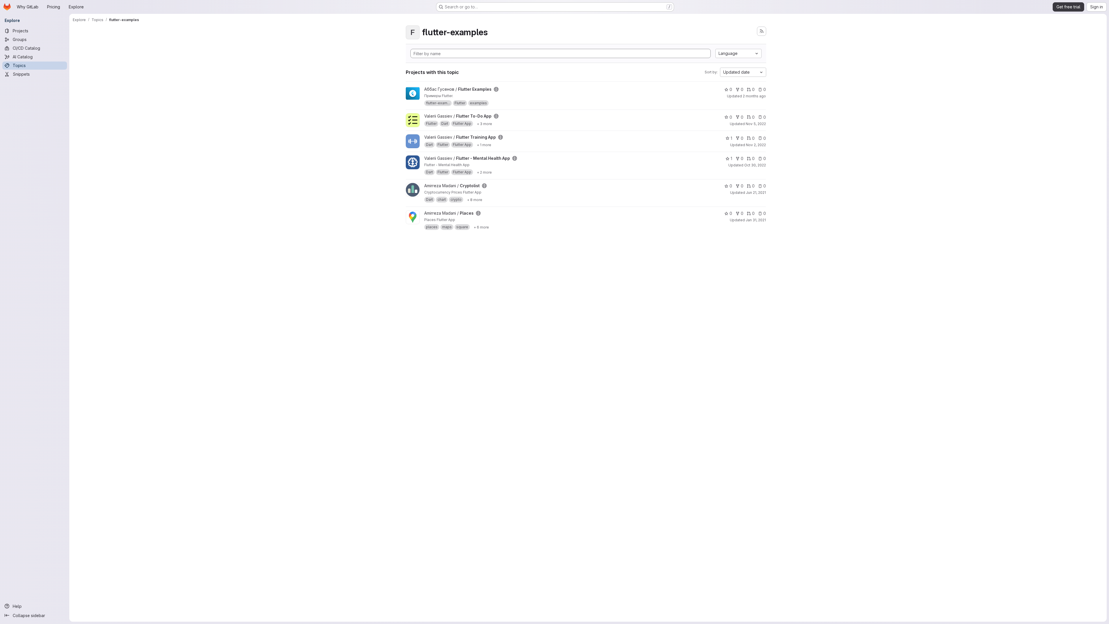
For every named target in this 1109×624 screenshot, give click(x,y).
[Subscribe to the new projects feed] (761, 31)
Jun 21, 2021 (756, 192)
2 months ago (754, 96)
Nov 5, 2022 (756, 124)
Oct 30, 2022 (755, 165)
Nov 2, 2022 (756, 145)
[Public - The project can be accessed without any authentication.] (496, 89)
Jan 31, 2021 (756, 220)
